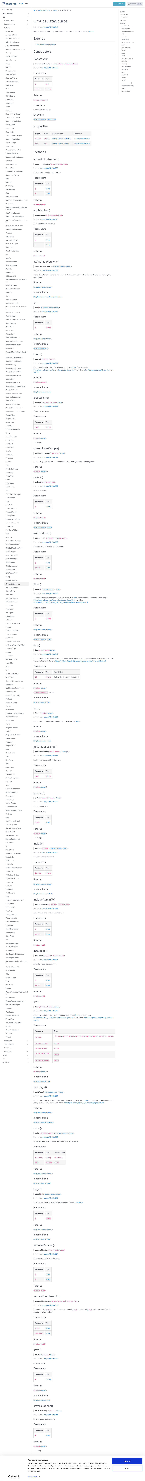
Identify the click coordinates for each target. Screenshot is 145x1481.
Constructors (124, 14)
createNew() (125, 39)
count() (124, 37)
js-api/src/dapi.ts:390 (50, 593)
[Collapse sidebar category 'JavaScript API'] (28, 13)
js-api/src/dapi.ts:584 (50, 1254)
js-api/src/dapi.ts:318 (50, 1011)
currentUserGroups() (128, 42)
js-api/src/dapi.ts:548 (50, 27)
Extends (122, 11)
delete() (124, 45)
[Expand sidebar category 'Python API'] (28, 1062)
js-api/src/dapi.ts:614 (50, 1415)
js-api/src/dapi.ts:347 (50, 654)
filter (74, 367)
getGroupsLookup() (127, 58)
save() (123, 88)
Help (21, 4)
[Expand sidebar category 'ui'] (28, 1058)
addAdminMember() (127, 26)
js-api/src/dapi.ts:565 (50, 802)
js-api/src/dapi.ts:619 (50, 756)
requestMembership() (128, 85)
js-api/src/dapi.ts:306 (82, 143)
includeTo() (125, 69)
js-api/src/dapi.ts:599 (50, 908)
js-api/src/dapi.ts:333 (50, 363)
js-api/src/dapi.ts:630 (50, 1305)
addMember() (126, 28)
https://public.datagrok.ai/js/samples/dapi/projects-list (53, 370)
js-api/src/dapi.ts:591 (50, 960)
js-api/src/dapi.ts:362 (50, 270)
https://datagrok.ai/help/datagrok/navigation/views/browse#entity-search (60, 602)
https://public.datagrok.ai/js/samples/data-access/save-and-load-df (80, 661)
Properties (123, 20)
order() (124, 77)
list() (123, 72)
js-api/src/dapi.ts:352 (50, 1359)
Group (91, 31)
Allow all (127, 1461)
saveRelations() (126, 91)
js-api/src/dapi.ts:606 (50, 542)
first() (123, 56)
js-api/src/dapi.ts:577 (50, 168)
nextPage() (125, 75)
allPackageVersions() (128, 31)
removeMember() (127, 83)
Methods (122, 23)
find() (123, 53)
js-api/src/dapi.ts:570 (50, 219)
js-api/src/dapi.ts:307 (82, 139)
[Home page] (34, 10)
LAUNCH (119, 4)
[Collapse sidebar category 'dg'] (28, 17)
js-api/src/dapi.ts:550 (50, 68)
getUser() (124, 61)
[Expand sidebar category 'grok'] (28, 1055)
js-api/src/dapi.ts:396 (50, 1137)
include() (124, 64)
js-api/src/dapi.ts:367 (50, 311)
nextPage (79, 1202)
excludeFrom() (126, 47)
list (74, 598)
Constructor (125, 17)
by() (123, 34)
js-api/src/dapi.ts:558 (50, 407)
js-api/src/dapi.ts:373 (50, 1198)
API (26, 4)
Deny (127, 1468)
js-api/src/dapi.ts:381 (50, 1096)
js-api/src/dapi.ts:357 (50, 486)
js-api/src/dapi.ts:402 (50, 852)
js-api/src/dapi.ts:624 (50, 457)
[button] (16, 20)
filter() (123, 50)
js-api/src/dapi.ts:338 (50, 717)
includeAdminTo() (127, 67)
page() (123, 80)
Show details (32, 1477)
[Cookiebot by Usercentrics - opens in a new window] (13, 1476)
